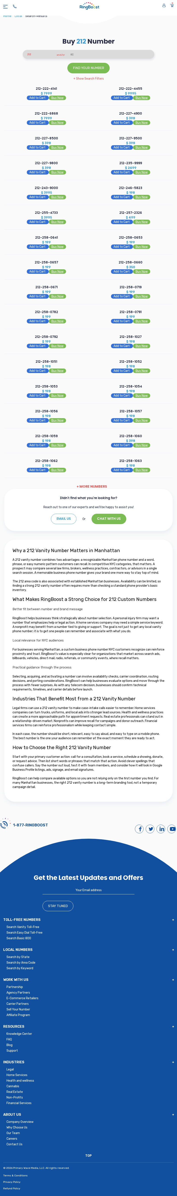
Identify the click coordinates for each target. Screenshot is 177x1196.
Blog (9, 1045)
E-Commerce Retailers (22, 998)
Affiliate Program (18, 1015)
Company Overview (19, 1122)
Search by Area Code (20, 962)
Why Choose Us (16, 1127)
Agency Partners (18, 992)
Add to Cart (37, 98)
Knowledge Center (19, 1034)
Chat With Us (109, 518)
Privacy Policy (12, 1181)
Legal (10, 1069)
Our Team (13, 1133)
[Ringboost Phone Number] (14, 6)
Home (7, 16)
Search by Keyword (19, 968)
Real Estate (14, 1092)
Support (12, 1051)
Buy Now (57, 98)
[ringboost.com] (89, 6)
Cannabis (12, 1086)
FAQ (9, 1039)
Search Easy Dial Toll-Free (24, 932)
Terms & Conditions (15, 1175)
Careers (11, 1139)
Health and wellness (20, 1081)
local (19, 16)
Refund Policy (11, 1188)
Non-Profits (14, 1097)
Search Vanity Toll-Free (22, 927)
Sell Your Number (18, 1009)
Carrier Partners (17, 1004)
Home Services (16, 1075)
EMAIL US (64, 518)
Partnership (14, 987)
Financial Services (19, 1103)
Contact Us (14, 1144)
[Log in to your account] (164, 5)
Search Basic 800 (18, 938)
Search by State (18, 957)
